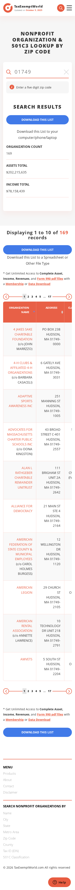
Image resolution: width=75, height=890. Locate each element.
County (8, 844)
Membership (15, 284)
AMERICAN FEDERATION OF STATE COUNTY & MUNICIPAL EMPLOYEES (20, 549)
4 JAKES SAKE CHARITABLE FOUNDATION (22, 334)
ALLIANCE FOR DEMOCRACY (21, 508)
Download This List (37, 120)
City (5, 819)
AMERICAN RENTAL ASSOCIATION (22, 626)
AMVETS (26, 659)
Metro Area (11, 832)
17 (49, 296)
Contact (8, 786)
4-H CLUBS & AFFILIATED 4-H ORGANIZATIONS (20, 368)
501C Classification (16, 857)
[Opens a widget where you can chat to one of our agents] (59, 882)
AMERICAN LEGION (24, 589)
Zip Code (9, 838)
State (6, 826)
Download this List (37, 732)
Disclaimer (10, 792)
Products (9, 773)
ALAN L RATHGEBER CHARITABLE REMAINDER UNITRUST (23, 477)
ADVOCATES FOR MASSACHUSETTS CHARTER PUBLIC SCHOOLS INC (19, 436)
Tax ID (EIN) (11, 851)
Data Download (39, 284)
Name (7, 813)
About (7, 780)
